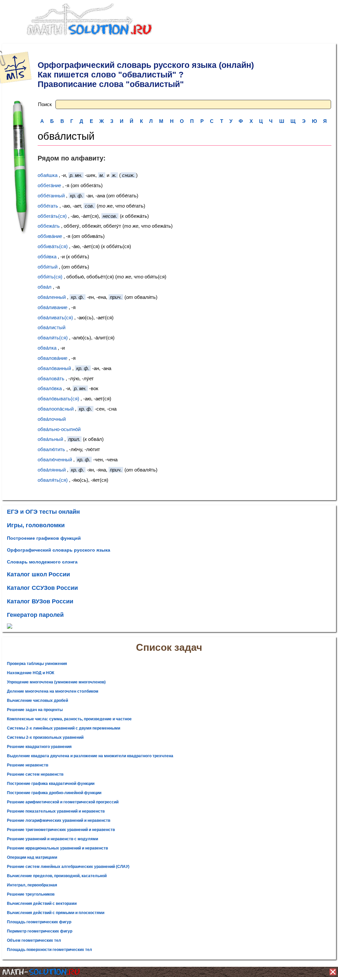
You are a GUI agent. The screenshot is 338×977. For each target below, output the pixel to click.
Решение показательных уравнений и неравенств (56, 811)
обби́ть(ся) (50, 276)
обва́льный (50, 439)
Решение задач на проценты (35, 709)
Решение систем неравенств (35, 774)
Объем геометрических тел (34, 940)
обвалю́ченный (55, 459)
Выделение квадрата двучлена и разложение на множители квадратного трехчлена (90, 756)
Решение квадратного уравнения (39, 746)
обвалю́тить (51, 449)
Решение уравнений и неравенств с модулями (52, 839)
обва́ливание (52, 307)
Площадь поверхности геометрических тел (49, 949)
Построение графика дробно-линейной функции (54, 792)
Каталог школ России (38, 574)
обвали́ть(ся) (53, 337)
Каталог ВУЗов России (40, 601)
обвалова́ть (51, 378)
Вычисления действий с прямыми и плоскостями (55, 912)
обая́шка (47, 175)
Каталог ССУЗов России (42, 588)
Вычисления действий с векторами (42, 903)
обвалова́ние (52, 358)
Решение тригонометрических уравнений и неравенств (61, 829)
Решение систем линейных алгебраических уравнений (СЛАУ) (68, 866)
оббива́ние (50, 236)
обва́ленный (52, 297)
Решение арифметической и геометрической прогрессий (62, 802)
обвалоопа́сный (56, 409)
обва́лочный (52, 419)
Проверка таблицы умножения (37, 663)
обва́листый (51, 327)
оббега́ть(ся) (52, 216)
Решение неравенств (27, 765)
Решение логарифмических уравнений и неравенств (58, 820)
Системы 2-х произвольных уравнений (45, 737)
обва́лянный (52, 470)
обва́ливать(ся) (55, 317)
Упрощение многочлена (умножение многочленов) (56, 682)
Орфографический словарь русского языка (58, 550)
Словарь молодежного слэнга (42, 561)
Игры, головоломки (36, 525)
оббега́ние (49, 185)
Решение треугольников (30, 894)
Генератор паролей (35, 615)
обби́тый (47, 267)
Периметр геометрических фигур (39, 931)
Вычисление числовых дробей (37, 700)
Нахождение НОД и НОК (30, 673)
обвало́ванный (54, 368)
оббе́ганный (51, 195)
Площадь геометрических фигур (39, 922)
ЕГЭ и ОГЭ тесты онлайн (43, 511)
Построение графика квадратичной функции (50, 783)
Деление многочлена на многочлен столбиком (52, 691)
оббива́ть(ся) (53, 246)
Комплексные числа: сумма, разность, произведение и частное (69, 719)
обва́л (44, 287)
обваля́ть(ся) (53, 480)
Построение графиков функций (44, 538)
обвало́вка (50, 388)
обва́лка (47, 348)
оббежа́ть (49, 226)
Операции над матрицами (32, 857)
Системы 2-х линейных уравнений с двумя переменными (63, 728)
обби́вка (47, 256)
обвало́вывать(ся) (58, 398)
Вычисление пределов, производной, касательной (57, 876)
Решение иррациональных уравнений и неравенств (57, 848)
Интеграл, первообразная (32, 885)
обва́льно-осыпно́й (59, 429)
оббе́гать (48, 206)
